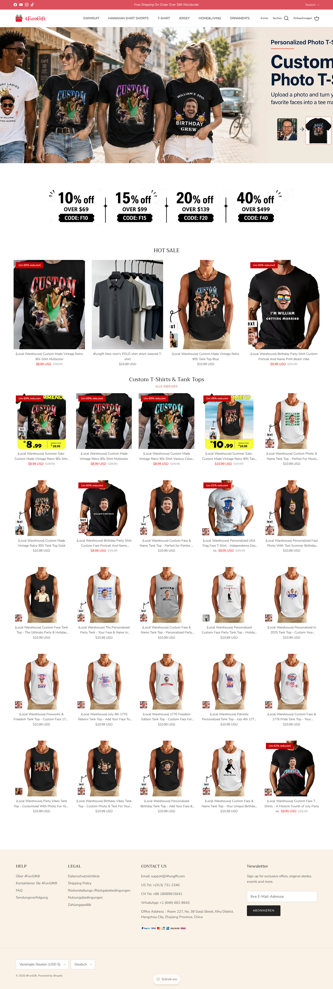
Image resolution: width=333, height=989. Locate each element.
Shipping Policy (80, 883)
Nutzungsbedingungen (85, 897)
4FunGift (31, 975)
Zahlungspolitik (79, 904)
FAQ (19, 890)
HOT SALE (167, 250)
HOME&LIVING (210, 18)
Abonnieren (264, 911)
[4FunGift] (31, 18)
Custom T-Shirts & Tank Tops (166, 379)
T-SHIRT (164, 18)
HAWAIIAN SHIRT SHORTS (128, 18)
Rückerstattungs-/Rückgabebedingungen (99, 890)
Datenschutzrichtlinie (84, 876)
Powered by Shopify (50, 975)
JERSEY (184, 18)
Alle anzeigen (166, 386)
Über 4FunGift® (28, 876)
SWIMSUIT (91, 18)
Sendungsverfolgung (32, 897)
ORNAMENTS (240, 18)
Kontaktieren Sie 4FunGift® (36, 883)
